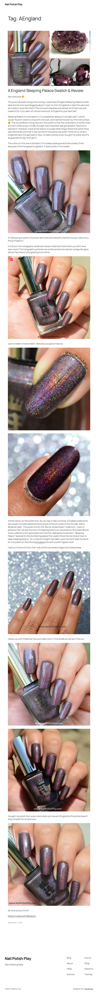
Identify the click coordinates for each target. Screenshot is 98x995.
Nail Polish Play (13, 4)
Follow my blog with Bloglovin (22, 915)
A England (40, 542)
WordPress (89, 989)
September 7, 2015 (15, 922)
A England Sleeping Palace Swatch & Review (45, 90)
